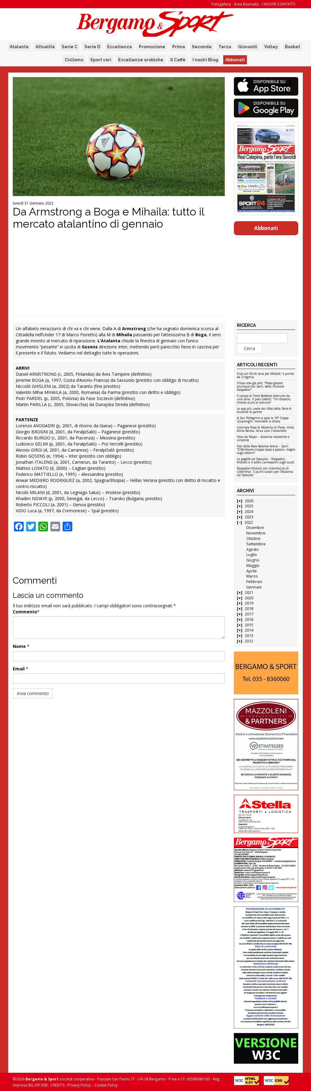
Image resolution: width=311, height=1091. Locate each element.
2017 (249, 614)
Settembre (256, 544)
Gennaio (254, 587)
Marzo (252, 576)
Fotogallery (221, 4)
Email (19, 669)
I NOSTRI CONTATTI (278, 4)
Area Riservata (246, 4)
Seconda (201, 46)
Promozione (152, 46)
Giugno (252, 560)
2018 (249, 608)
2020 (249, 598)
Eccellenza (119, 46)
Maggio (252, 565)
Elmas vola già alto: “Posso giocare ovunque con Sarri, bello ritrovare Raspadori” (260, 386)
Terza (224, 46)
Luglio (251, 554)
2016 (249, 619)
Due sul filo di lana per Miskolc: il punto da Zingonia (265, 375)
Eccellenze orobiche (140, 59)
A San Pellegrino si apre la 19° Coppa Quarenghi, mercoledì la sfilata (263, 419)
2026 (249, 500)
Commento (25, 612)
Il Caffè (178, 59)
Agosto (252, 549)
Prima (178, 46)
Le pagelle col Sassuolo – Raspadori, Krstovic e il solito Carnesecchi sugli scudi (265, 460)
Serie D (92, 46)
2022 (248, 522)
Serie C (69, 46)
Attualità (45, 46)
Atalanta (19, 46)
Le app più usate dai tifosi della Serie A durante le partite (264, 410)
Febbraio (254, 581)
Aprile (251, 571)
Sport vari (100, 59)
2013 (249, 635)
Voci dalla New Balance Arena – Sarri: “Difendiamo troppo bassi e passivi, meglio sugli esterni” (266, 450)
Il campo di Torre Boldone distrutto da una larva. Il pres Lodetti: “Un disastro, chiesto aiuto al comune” (264, 399)
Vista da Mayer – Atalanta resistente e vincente (263, 438)
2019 (249, 603)
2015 (249, 625)
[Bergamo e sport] (266, 673)
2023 (249, 517)
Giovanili (247, 46)
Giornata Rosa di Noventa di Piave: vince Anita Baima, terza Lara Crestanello (265, 429)
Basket (292, 46)
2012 (249, 641)
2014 (249, 630)
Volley (271, 46)
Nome (19, 646)
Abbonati (235, 59)
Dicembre (255, 527)
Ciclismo (74, 59)
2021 (249, 592)
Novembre (255, 533)
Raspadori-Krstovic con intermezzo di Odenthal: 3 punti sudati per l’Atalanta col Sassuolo (265, 472)
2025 (249, 506)
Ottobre (253, 538)
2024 (249, 511)
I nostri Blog (205, 59)
